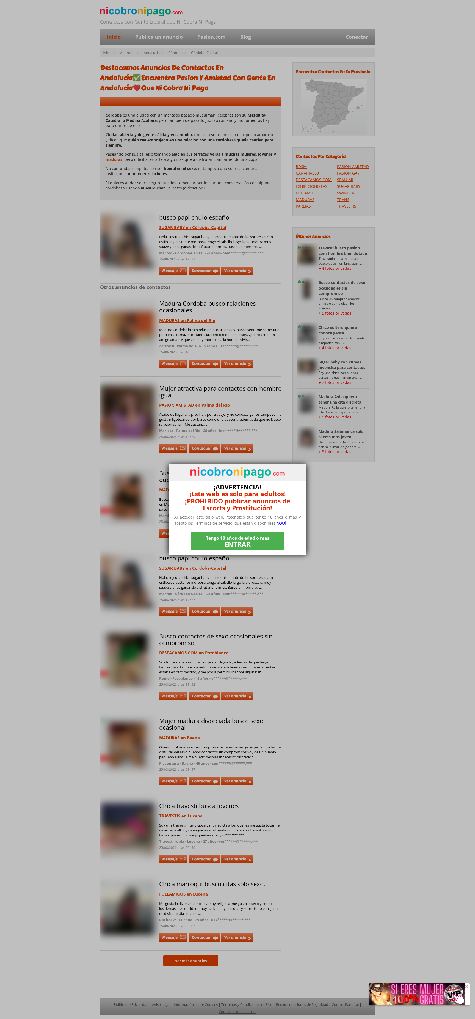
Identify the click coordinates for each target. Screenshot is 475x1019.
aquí (281, 523)
